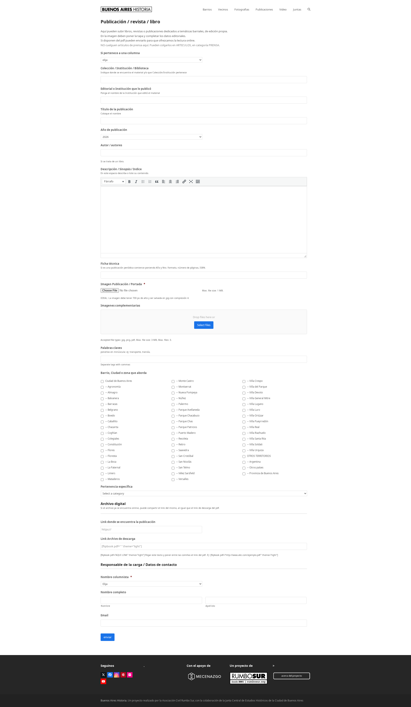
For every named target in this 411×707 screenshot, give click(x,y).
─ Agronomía (113, 386)
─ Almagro (111, 392)
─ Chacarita (111, 427)
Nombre (105, 605)
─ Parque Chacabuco (188, 415)
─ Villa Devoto (255, 392)
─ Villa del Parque (257, 386)
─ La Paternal (112, 467)
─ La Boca (110, 461)
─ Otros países (255, 467)
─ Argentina (254, 461)
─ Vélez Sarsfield (185, 473)
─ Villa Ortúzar (255, 415)
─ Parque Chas (184, 421)
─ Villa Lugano (255, 404)
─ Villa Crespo (255, 380)
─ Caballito (111, 421)
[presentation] (113, 181)
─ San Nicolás (183, 461)
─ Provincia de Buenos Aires (262, 473)
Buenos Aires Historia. (114, 700)
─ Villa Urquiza (255, 450)
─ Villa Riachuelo (256, 432)
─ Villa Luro (253, 409)
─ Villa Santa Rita (256, 438)
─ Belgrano (111, 409)
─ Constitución (113, 444)
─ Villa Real (253, 427)
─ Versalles (182, 479)
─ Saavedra (182, 450)
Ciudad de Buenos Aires (118, 380)
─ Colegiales (112, 438)
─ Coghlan (111, 432)
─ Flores (110, 450)
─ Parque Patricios (186, 427)
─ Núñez (181, 398)
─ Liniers (110, 473)
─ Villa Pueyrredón (257, 421)
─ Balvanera (112, 398)
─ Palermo (182, 404)
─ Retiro (180, 444)
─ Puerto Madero (186, 432)
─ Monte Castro (185, 380)
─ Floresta (111, 456)
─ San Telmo (183, 467)
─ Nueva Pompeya (186, 392)
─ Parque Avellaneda (188, 409)
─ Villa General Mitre (258, 398)
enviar (108, 637)
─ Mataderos (112, 479)
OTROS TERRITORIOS (259, 456)
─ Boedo (110, 415)
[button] (309, 9)
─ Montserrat (183, 386)
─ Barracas (111, 404)
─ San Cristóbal (184, 456)
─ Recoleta (182, 438)
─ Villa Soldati (254, 444)
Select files (203, 325)
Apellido (210, 605)
